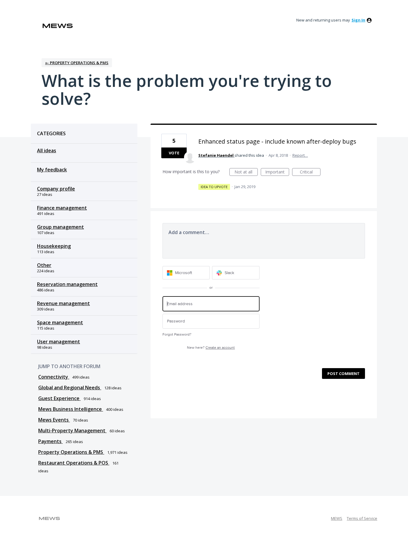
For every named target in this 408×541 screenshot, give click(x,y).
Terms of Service (362, 518)
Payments (50, 441)
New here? (211, 347)
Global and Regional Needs (69, 387)
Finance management (62, 208)
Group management (60, 227)
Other (44, 265)
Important (277, 172)
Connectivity (53, 377)
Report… (300, 155)
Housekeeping (54, 246)
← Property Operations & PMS (76, 62)
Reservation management (67, 284)
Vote (174, 153)
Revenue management (63, 303)
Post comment (343, 373)
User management (58, 341)
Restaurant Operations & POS (73, 462)
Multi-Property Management (72, 430)
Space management (60, 322)
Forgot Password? (176, 334)
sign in (358, 20)
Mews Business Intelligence (70, 409)
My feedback (52, 169)
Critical (310, 172)
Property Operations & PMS (71, 452)
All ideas (46, 150)
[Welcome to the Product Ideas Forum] (58, 26)
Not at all (246, 172)
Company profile (56, 188)
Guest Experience (59, 398)
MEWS (336, 518)
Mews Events (54, 419)
